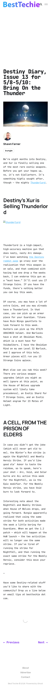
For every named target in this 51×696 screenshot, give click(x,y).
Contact (25, 677)
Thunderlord (37, 182)
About (25, 667)
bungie (8, 150)
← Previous (11, 642)
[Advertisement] (25, 35)
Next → (43, 642)
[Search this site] (41, 4)
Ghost (40, 683)
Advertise (25, 672)
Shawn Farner (12, 144)
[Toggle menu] (46, 4)
